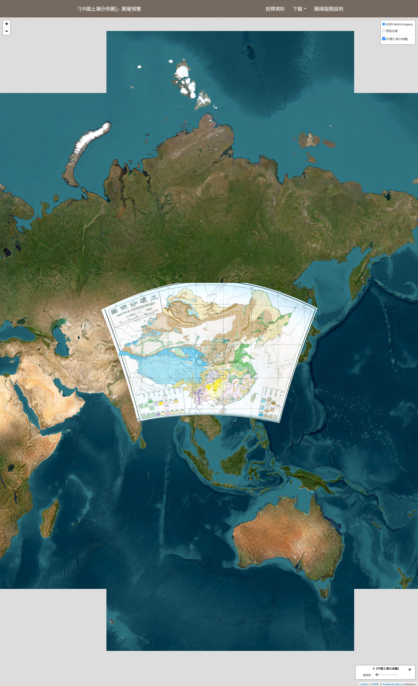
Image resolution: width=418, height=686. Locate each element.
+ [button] (6, 24)
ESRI (376, 684)
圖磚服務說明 (328, 8)
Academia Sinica (392, 684)
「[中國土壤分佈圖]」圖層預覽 (108, 8)
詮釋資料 (275, 8)
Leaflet (364, 684)
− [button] (6, 31)
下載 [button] (297, 8)
